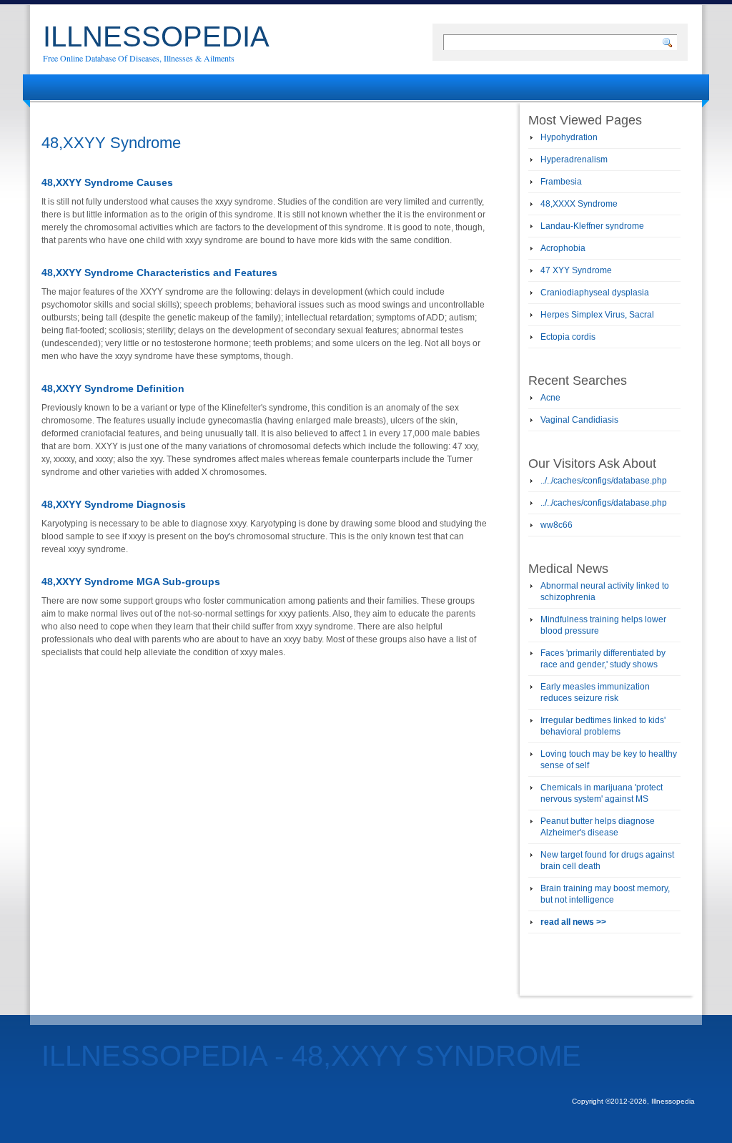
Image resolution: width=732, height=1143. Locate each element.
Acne (550, 398)
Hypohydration (569, 137)
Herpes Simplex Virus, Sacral (597, 315)
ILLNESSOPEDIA (156, 36)
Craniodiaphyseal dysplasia (594, 293)
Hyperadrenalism (574, 159)
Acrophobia (562, 248)
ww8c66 (556, 525)
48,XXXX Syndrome (579, 204)
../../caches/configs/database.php (603, 481)
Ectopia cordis (567, 337)
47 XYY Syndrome (576, 270)
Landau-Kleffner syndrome (592, 226)
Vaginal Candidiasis (579, 420)
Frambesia (561, 182)
